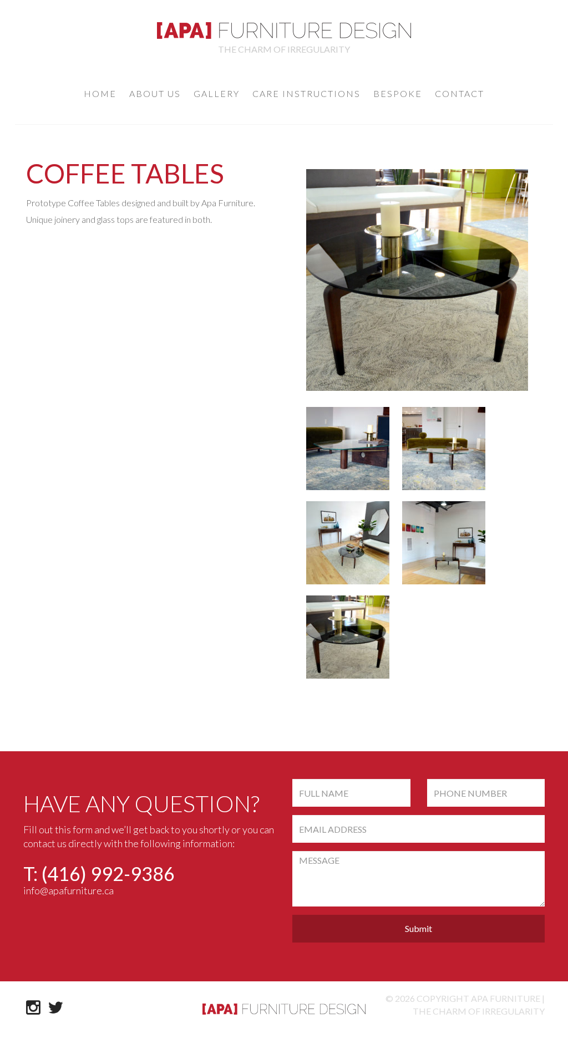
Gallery (217, 93)
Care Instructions (306, 93)
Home (100, 93)
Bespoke (397, 93)
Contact (459, 93)
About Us (155, 93)
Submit (418, 928)
